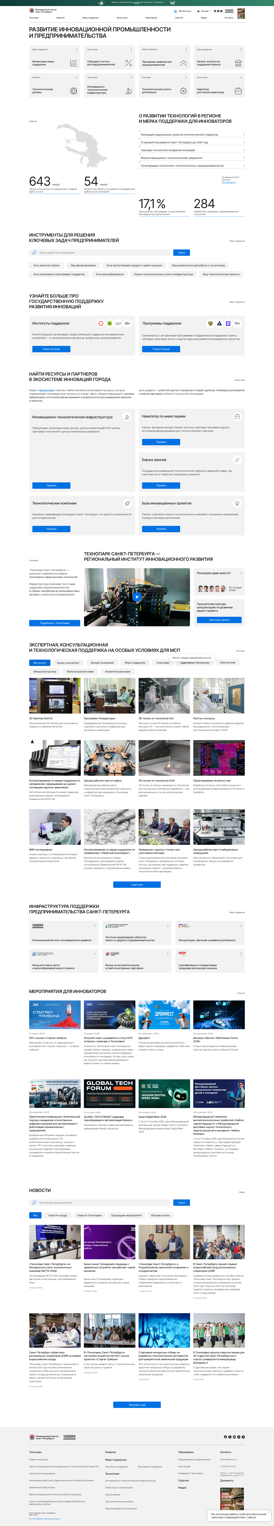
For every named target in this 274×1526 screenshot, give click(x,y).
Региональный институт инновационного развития (61, 940)
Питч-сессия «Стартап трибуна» (48, 1037)
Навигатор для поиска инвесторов (210, 91)
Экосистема (92, 49)
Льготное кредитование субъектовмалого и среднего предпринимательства (129, 939)
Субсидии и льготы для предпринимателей (101, 63)
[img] (101, 323)
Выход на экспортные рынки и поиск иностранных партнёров (124, 966)
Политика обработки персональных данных (44, 1519)
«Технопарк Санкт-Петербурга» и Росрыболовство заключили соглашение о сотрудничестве (163, 1267)
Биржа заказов (154, 460)
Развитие (36, 77)
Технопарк (146, 77)
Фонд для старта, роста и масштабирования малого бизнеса (53, 966)
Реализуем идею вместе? (214, 573)
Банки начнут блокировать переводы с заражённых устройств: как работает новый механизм (109, 1267)
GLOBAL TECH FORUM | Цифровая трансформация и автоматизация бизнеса (108, 1118)
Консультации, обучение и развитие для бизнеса (207, 940)
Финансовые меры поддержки (43, 63)
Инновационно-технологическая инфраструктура (97, 89)
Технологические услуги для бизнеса (156, 91)
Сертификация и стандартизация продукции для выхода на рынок (198, 966)
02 (139, 139)
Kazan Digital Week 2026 (152, 1116)
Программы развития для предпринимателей (157, 63)
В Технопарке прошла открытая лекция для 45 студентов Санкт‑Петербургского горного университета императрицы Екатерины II (218, 1357)
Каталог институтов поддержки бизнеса (209, 63)
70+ (237, 323)
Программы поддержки (162, 323)
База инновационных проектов (167, 503)
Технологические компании (54, 503)
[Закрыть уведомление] (268, 1512)
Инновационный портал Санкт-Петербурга (47, 1437)
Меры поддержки (149, 49)
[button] (241, 13)
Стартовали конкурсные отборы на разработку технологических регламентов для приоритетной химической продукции (163, 1356)
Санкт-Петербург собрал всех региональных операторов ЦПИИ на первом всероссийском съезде (55, 1356)
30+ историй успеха (235, 588)
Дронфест (144, 1037)
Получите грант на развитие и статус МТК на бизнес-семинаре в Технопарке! (108, 1039)
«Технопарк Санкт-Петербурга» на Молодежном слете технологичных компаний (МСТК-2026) (50, 1267)
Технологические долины (42, 91)
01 (139, 131)
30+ (127, 323)
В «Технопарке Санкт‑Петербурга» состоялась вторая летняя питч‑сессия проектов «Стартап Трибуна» (106, 1356)
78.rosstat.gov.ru (229, 182)
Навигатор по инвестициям (164, 416)
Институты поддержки (50, 323)
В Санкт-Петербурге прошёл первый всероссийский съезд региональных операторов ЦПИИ (215, 1267)
